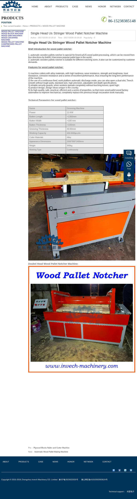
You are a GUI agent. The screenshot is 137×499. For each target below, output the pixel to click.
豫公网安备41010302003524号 (94, 479)
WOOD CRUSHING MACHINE (9, 39)
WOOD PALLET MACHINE (54, 26)
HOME (35, 6)
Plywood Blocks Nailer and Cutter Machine (51, 448)
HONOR (102, 6)
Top (129, 179)
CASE (75, 6)
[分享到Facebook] (120, 470)
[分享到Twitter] (126, 470)
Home (25, 26)
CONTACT (129, 6)
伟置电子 (130, 491)
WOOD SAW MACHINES (11, 35)
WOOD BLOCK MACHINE (12, 33)
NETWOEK (115, 6)
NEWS (88, 6)
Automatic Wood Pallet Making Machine (51, 452)
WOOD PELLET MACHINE (12, 42)
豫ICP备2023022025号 (68, 479)
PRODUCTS (62, 6)
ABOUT (48, 6)
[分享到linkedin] (132, 470)
